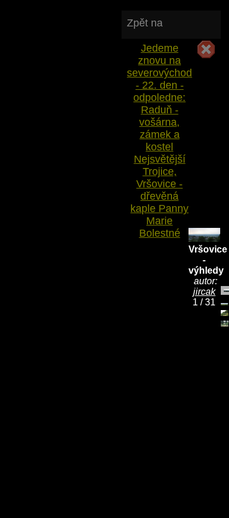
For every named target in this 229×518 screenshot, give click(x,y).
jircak (204, 292)
